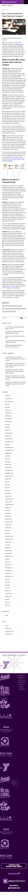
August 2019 (8, 479)
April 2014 (7, 588)
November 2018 (9, 499)
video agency (18, 44)
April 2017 (7, 533)
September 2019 (9, 476)
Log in (6, 625)
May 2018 (7, 513)
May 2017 (7, 530)
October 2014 (8, 573)
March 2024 (8, 410)
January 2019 (8, 496)
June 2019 (7, 485)
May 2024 (7, 404)
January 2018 (8, 519)
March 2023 (8, 430)
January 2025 (8, 399)
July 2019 (7, 482)
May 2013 (7, 605)
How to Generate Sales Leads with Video (12, 306)
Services (21, 680)
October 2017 (8, 525)
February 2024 (8, 413)
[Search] (21, 317)
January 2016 (8, 551)
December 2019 (9, 470)
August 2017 (8, 528)
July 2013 (7, 599)
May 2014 (7, 585)
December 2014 (9, 568)
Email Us (15, 885)
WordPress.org (8, 634)
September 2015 (9, 556)
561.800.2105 (15, 888)
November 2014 (9, 571)
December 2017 (9, 522)
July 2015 (7, 559)
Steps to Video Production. (13, 288)
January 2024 (8, 416)
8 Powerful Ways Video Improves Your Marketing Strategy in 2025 (14, 332)
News (6, 615)
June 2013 (7, 602)
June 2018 (7, 510)
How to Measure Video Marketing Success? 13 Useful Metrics (13, 346)
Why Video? (21, 682)
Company (20, 685)
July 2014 (7, 579)
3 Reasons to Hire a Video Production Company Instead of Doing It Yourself (15, 358)
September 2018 (9, 505)
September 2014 (9, 576)
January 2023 (8, 436)
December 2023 (9, 419)
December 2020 (9, 447)
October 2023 (8, 422)
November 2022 (9, 442)
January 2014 (8, 596)
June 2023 (7, 424)
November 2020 (9, 450)
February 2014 (8, 594)
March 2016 (8, 548)
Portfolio (20, 676)
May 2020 (7, 459)
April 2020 (7, 462)
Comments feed (9, 631)
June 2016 (7, 545)
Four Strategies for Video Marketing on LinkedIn (14, 308)
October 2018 (8, 502)
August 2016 (8, 542)
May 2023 (7, 427)
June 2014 (7, 582)
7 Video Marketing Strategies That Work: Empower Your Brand (15, 341)
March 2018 (8, 516)
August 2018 (8, 508)
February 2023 (8, 433)
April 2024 (7, 407)
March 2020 (8, 465)
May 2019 (7, 487)
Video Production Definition (9, 311)
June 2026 (7, 396)
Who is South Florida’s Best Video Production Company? (12, 15)
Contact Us (22, 689)
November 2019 (9, 473)
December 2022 (9, 439)
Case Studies (20, 678)
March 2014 (8, 591)
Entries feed (8, 628)
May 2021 (7, 444)
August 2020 (8, 453)
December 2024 (9, 401)
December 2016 (9, 536)
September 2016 (9, 539)
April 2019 (7, 490)
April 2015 (7, 562)
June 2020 (7, 456)
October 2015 (8, 553)
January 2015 (8, 565)
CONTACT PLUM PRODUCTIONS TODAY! (14, 866)
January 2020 (8, 467)
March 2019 (8, 493)
